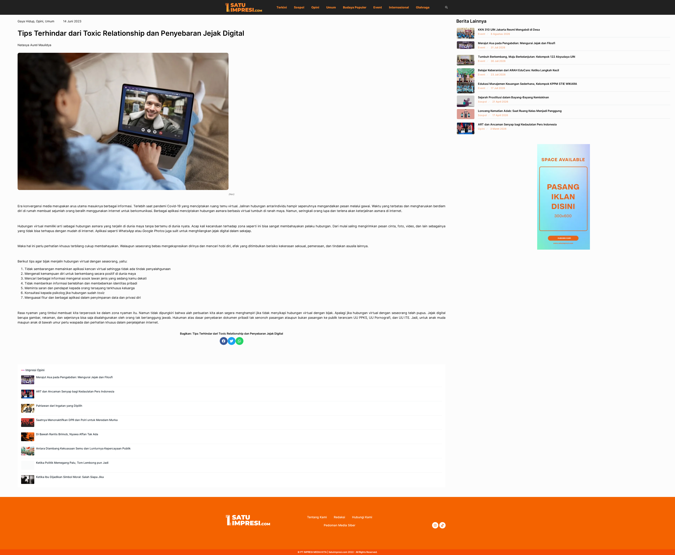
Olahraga (422, 7)
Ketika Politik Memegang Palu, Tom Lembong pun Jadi (72, 462)
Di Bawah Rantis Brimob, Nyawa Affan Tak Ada (67, 434)
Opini (315, 7)
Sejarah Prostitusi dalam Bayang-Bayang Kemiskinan (513, 97)
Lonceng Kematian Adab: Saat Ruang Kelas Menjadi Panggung (520, 111)
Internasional (399, 7)
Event (377, 7)
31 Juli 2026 (498, 47)
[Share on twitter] (232, 341)
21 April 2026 (500, 101)
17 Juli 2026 (498, 88)
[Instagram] (435, 525)
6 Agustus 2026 (500, 33)
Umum (331, 7)
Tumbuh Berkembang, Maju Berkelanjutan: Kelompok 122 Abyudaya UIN (526, 56)
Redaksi (339, 517)
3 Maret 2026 (498, 128)
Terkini (282, 7)
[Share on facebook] (224, 341)
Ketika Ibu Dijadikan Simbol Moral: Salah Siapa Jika (70, 477)
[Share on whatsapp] (239, 341)
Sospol (299, 7)
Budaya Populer (354, 7)
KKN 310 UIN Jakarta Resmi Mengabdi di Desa (509, 29)
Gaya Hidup (26, 21)
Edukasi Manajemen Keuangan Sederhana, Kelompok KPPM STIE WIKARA (527, 83)
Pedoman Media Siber (339, 525)
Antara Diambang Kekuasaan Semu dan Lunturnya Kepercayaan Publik (83, 448)
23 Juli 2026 (498, 74)
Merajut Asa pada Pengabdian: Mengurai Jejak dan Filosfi (74, 377)
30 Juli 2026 (498, 60)
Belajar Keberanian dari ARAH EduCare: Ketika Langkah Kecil (518, 70)
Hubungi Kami (362, 517)
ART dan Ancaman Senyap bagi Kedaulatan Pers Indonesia (75, 391)
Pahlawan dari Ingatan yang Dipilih (59, 405)
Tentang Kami (317, 517)
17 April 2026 (500, 115)
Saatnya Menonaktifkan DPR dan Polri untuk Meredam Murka (77, 420)
